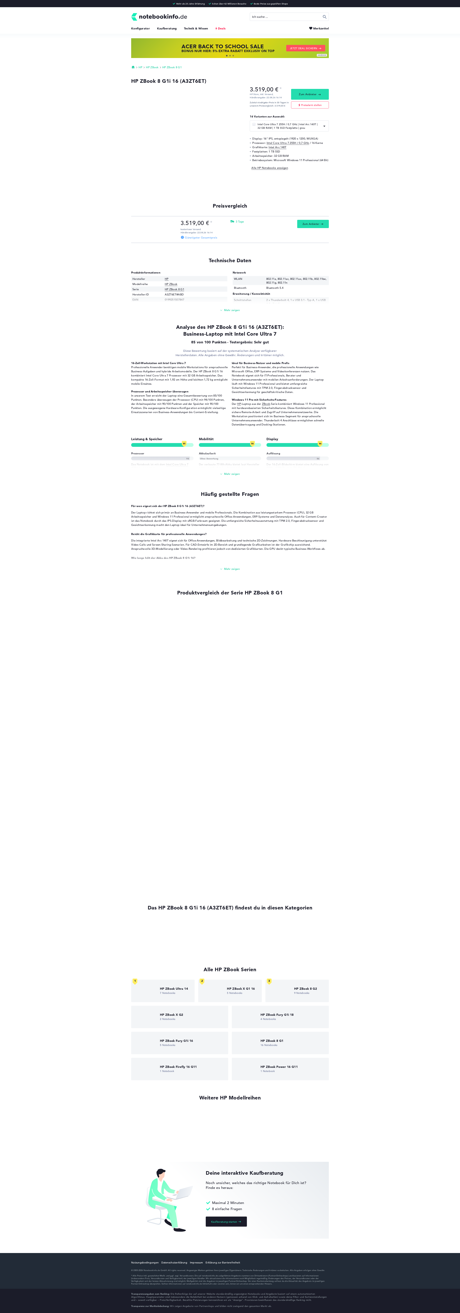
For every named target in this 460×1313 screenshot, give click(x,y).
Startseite (133, 67)
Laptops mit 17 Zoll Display (148, 950)
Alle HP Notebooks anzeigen (269, 168)
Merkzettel (321, 28)
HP (140, 67)
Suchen (325, 17)
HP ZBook (152, 67)
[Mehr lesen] (230, 310)
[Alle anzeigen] (230, 474)
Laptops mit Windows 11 (147, 930)
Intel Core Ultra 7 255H (144, 784)
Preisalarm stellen (311, 105)
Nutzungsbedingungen (145, 1262)
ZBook (266, 404)
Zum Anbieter (308, 94)
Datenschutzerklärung (174, 1262)
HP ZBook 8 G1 (172, 67)
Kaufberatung (167, 28)
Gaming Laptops (141, 936)
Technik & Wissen (196, 28)
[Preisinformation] (280, 89)
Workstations (139, 943)
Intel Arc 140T (277, 147)
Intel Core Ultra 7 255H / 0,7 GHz (288, 143)
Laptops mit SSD (142, 923)
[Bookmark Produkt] (132, 606)
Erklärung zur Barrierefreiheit (223, 1262)
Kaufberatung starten (224, 1221)
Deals (222, 28)
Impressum (196, 1262)
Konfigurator (140, 28)
